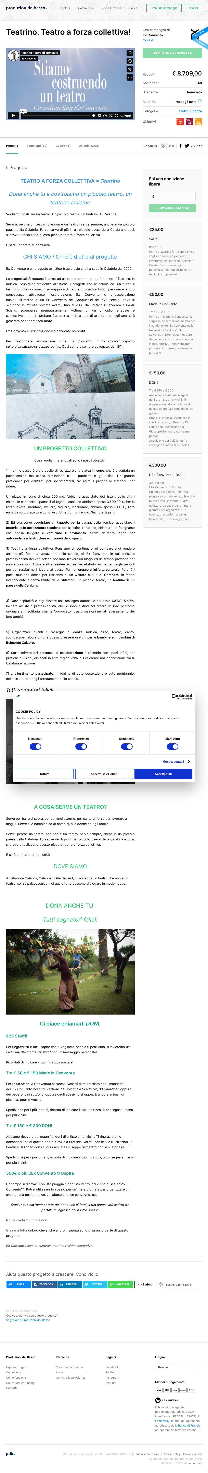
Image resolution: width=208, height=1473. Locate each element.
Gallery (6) (63, 145)
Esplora (65, 8)
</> (199, 145)
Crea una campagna (164, 8)
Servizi (133, 8)
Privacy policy (192, 1454)
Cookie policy (172, 1454)
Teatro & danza (190, 111)
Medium (111, 1383)
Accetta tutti (163, 773)
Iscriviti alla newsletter (70, 1377)
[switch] (81, 746)
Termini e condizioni (147, 1454)
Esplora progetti (16, 1367)
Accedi (193, 8)
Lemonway (162, 1420)
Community (85, 8)
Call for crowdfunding (20, 1383)
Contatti (149, 40)
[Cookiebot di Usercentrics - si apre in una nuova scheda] (174, 697)
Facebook (112, 1367)
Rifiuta (44, 773)
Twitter (110, 1372)
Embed (145, 1284)
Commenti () (37, 145)
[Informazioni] (200, 101)
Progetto (12, 145)
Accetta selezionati (104, 773)
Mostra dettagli (173, 761)
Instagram (112, 1377)
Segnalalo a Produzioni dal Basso (28, 1320)
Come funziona (111, 8)
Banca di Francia (189, 1425)
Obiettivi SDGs (89, 145)
